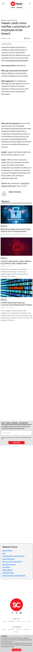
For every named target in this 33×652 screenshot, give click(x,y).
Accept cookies (16, 649)
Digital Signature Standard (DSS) (13, 576)
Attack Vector (7, 550)
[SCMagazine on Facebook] (12, 613)
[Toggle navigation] (3, 3)
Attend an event (18, 629)
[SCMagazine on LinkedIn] (21, 613)
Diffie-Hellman (7, 570)
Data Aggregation (8, 559)
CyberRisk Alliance (11, 621)
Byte (4, 553)
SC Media (4, 621)
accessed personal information (16, 60)
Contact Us (18, 621)
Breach (3, 20)
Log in (13, 7)
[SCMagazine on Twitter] (16, 613)
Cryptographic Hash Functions (13, 556)
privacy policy (28, 645)
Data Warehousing (9, 564)
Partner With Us (16, 631)
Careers (24, 621)
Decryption (6, 567)
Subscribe (16, 442)
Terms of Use (24, 437)
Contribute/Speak (11, 629)
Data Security (12, 20)
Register (19, 7)
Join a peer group (26, 629)
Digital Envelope (8, 573)
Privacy (29, 621)
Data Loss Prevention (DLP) (12, 562)
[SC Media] (16, 3)
